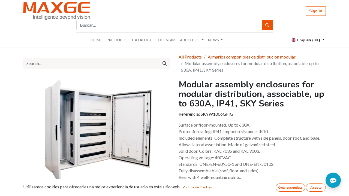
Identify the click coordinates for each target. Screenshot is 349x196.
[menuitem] (96, 40)
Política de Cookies (197, 187)
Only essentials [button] (290, 187)
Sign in (315, 11)
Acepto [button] (316, 187)
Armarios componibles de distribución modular (252, 56)
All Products (190, 56)
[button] (34, 134)
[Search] (164, 63)
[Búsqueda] (267, 25)
